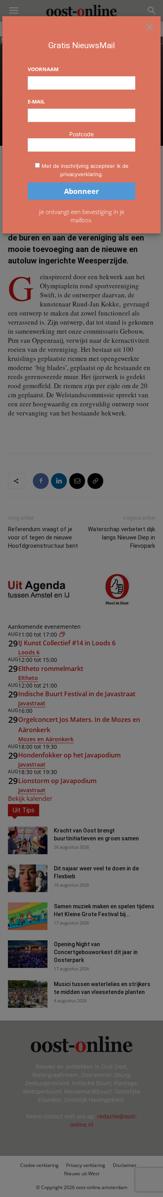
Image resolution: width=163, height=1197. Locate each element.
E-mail (36, 101)
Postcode (81, 134)
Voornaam (43, 69)
